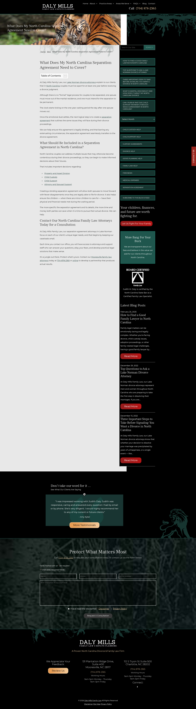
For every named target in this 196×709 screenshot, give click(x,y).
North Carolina (53, 86)
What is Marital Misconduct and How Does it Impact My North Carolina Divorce (137, 93)
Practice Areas (105, 4)
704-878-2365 (63, 260)
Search (149, 47)
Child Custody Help (132, 130)
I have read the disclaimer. (83, 609)
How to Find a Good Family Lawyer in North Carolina (135, 62)
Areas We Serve (122, 4)
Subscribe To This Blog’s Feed (136, 198)
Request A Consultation (98, 616)
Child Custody (50, 177)
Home (85, 4)
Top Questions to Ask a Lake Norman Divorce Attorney (135, 71)
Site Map (96, 704)
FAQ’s (135, 4)
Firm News (127, 173)
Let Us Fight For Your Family (136, 223)
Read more (131, 356)
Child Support (50, 181)
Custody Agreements (132, 144)
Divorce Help (129, 151)
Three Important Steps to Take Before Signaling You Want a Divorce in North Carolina (137, 82)
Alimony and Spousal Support (58, 184)
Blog (144, 4)
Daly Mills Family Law (92, 701)
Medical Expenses (131, 180)
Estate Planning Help (132, 158)
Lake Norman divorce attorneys (81, 82)
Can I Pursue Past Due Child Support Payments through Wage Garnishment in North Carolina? (136, 106)
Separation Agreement (133, 187)
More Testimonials (84, 525)
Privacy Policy (120, 608)
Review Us (58, 670)
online (75, 260)
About (92, 4)
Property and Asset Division (57, 173)
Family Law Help (130, 166)
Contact (151, 4)
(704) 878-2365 (146, 8)
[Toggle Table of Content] (64, 76)
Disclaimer (104, 608)
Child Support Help (132, 137)
